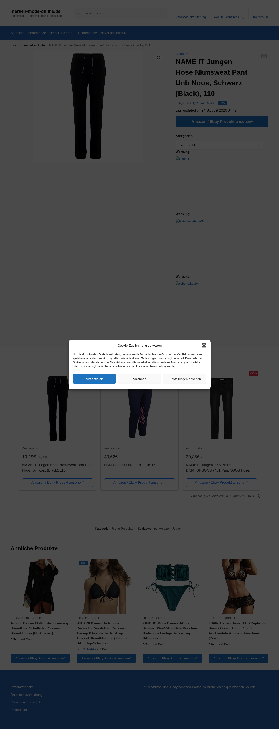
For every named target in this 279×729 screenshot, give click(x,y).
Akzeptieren (94, 379)
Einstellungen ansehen (185, 379)
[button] (204, 345)
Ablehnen (139, 379)
